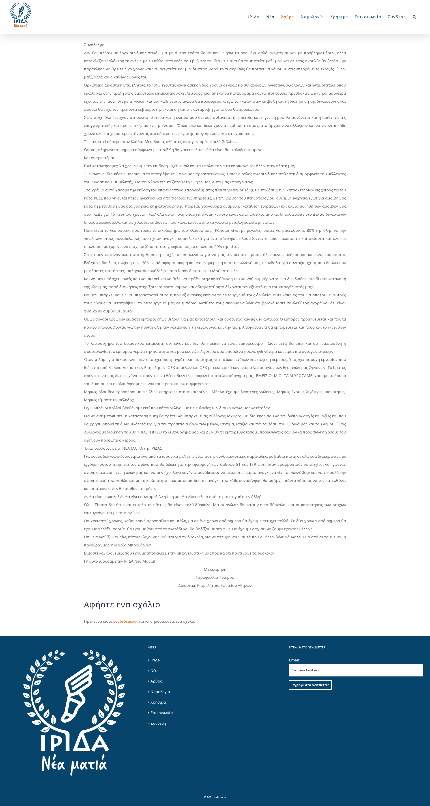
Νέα (154, 670)
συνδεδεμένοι (125, 621)
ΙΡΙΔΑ (155, 660)
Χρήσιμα (158, 702)
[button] (415, 17)
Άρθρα (156, 681)
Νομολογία (160, 691)
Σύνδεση (158, 723)
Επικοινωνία (161, 712)
